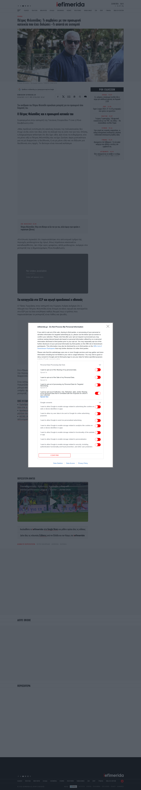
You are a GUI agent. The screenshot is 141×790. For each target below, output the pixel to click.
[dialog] (70, 395)
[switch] (98, 369)
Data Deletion (58, 463)
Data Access (70, 463)
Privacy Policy (83, 463)
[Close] (109, 327)
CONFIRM (55, 455)
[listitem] (70, 365)
